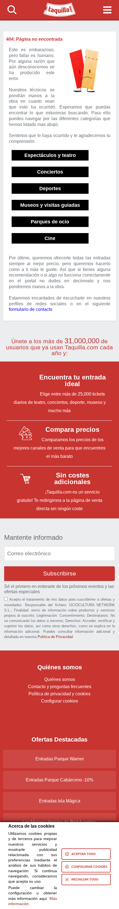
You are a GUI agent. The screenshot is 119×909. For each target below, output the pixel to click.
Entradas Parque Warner (59, 758)
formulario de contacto (30, 309)
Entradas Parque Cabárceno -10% (59, 780)
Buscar (12, 10)
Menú (107, 10)
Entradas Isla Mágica (59, 801)
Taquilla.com (55, 5)
